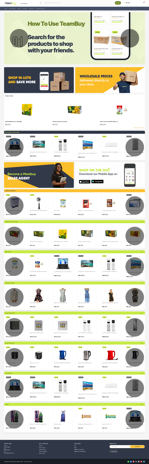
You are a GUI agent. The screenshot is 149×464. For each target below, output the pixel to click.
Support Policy (42, 449)
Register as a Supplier (79, 449)
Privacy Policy (42, 447)
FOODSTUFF (32, 8)
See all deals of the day (138, 127)
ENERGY (19, 8)
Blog (75, 447)
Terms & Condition (43, 451)
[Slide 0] (69, 62)
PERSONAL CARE (40, 8)
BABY (6, 8)
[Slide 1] (71, 62)
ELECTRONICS (12, 8)
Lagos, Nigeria (7, 447)
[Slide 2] (73, 62)
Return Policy (42, 453)
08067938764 (7, 450)
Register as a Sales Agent (80, 451)
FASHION (25, 8)
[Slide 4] (78, 62)
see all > (142, 221)
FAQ (75, 445)
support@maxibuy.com (9, 453)
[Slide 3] (75, 62)
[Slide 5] (80, 62)
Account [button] (128, 2)
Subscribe (137, 446)
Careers (41, 445)
